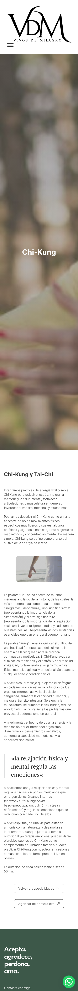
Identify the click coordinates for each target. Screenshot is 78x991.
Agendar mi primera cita (36, 904)
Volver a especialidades (36, 888)
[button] (69, 982)
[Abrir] (10, 45)
